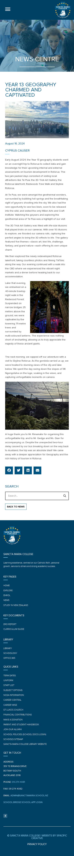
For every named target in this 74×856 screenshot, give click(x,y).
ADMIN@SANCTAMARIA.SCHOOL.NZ (29, 796)
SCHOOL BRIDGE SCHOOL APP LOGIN (23, 802)
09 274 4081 (18, 782)
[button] (9, 470)
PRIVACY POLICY (37, 844)
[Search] (64, 496)
